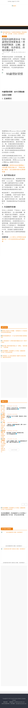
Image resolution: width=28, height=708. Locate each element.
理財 (17, 52)
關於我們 (5, 702)
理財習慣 (20, 52)
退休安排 (4, 36)
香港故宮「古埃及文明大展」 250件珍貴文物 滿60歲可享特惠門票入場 (17, 408)
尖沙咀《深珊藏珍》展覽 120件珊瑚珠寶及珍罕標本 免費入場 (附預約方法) (17, 441)
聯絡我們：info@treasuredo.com (17, 702)
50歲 (12, 52)
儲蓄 (14, 52)
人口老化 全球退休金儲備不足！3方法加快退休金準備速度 (14, 239)
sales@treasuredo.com (21, 703)
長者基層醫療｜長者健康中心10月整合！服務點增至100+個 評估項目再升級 (14, 514)
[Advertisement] (14, 115)
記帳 (23, 52)
